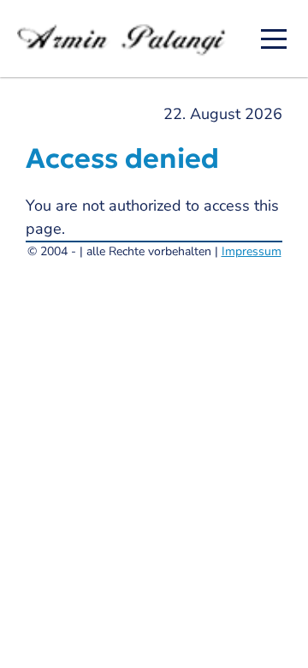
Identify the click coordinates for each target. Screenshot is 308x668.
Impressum (251, 251)
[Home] (127, 38)
